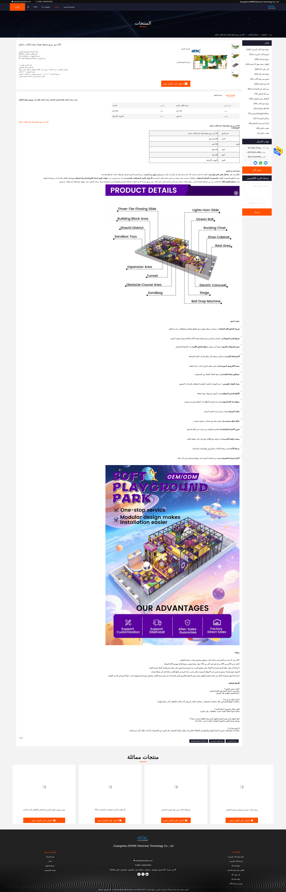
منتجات (56, 7)
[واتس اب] (260, 163)
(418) (257, 49)
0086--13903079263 (45, 1)
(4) (263, 133)
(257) (261, 109)
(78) (261, 94)
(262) (261, 84)
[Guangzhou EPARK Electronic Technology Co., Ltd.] (272, 7)
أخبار (50, 861)
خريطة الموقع (50, 866)
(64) (259, 79)
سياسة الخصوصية (50, 870)
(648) (262, 69)
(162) (257, 64)
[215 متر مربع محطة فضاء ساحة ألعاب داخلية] (210, 62)
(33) (259, 123)
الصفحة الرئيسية (69, 7)
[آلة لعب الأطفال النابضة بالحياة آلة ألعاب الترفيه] (44, 787)
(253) (259, 99)
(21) (261, 118)
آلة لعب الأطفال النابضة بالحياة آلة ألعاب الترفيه (44, 810)
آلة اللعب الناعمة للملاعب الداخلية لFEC (176, 810)
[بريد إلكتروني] (255, 162)
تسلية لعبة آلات (253, 35)
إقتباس (17, 7)
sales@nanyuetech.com (22, 1)
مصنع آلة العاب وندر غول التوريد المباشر (242, 810)
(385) (262, 59)
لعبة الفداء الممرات (216, 741)
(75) (258, 113)
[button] (235, 77)
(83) (258, 89)
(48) (262, 128)
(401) (261, 74)
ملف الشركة (50, 857)
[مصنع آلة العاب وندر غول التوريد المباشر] (241, 787)
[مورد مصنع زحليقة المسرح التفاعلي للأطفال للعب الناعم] (110, 787)
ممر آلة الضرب (232, 741)
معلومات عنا (46, 7)
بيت (270, 35)
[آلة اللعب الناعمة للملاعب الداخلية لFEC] (175, 787)
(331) (259, 54)
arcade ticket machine (198, 741)
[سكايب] (265, 162)
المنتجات (263, 35)
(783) (261, 104)
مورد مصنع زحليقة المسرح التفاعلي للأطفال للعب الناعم (110, 810)
